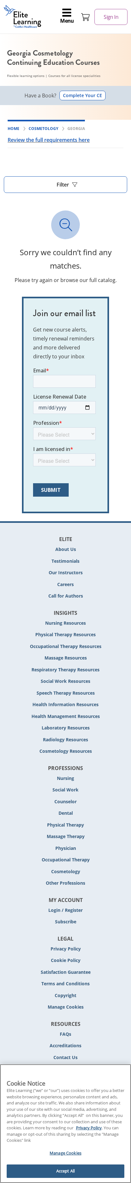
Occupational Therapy (66, 860)
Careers (65, 584)
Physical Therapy (65, 825)
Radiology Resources (65, 740)
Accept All (65, 1171)
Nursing (65, 778)
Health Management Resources (65, 716)
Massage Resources (66, 658)
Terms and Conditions (65, 984)
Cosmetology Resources (65, 751)
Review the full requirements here (49, 139)
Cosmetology (65, 871)
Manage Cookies (66, 1007)
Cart (85, 17)
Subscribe (65, 922)
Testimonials (65, 561)
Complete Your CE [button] (82, 95)
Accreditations (65, 1045)
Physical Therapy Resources (65, 634)
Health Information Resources (65, 704)
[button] (65, 184)
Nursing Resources (65, 623)
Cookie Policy (65, 960)
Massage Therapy (66, 836)
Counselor (65, 801)
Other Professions (65, 883)
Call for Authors (65, 596)
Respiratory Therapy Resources (65, 670)
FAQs (65, 1034)
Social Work (65, 790)
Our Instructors (66, 572)
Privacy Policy (66, 949)
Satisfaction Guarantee (66, 972)
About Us (65, 549)
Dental (66, 813)
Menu (67, 20)
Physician (65, 848)
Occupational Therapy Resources (65, 646)
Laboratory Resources (66, 728)
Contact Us (65, 1057)
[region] (65, 1123)
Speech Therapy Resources (66, 693)
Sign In (111, 16)
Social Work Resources (65, 681)
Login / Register (65, 910)
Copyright (65, 995)
